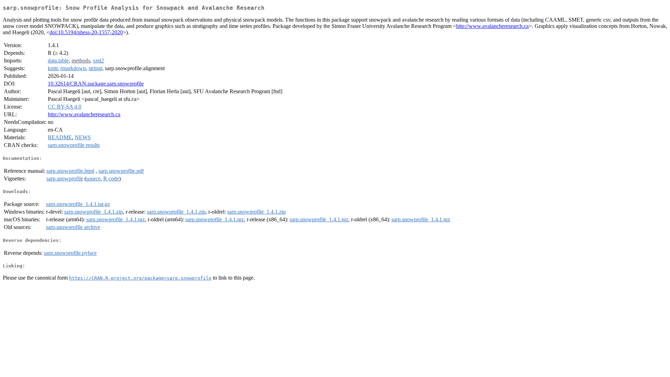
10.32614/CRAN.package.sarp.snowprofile (96, 84)
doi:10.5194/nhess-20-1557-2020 (86, 32)
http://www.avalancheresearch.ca (492, 26)
